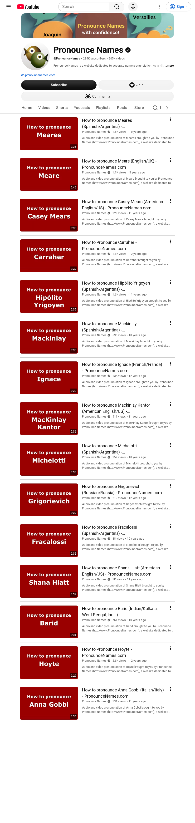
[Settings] (159, 7)
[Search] (116, 6)
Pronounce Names (94, 131)
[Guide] (8, 7)
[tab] (27, 107)
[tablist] (97, 107)
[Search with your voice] (133, 6)
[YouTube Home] (28, 6)
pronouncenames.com (39, 75)
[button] (167, 107)
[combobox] (85, 7)
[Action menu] (170, 119)
